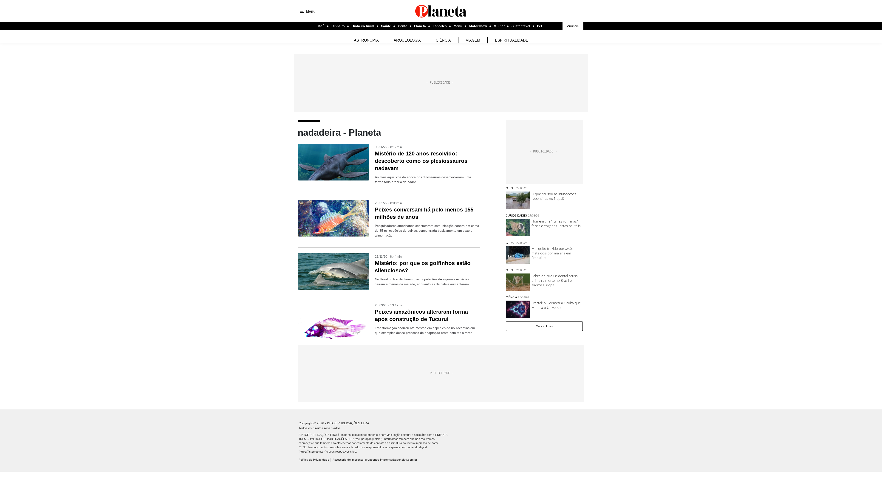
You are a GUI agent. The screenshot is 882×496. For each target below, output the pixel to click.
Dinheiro (338, 26)
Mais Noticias (544, 326)
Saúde (386, 26)
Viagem (473, 40)
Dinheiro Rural (363, 26)
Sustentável (521, 26)
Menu (458, 26)
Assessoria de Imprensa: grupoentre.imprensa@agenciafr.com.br (375, 459)
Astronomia (366, 40)
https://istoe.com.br (312, 451)
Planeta (420, 26)
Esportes (440, 26)
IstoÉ (321, 26)
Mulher (499, 26)
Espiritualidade (511, 40)
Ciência (443, 40)
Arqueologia (407, 40)
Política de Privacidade (314, 459)
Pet (539, 26)
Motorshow (478, 26)
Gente (402, 26)
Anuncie (573, 26)
